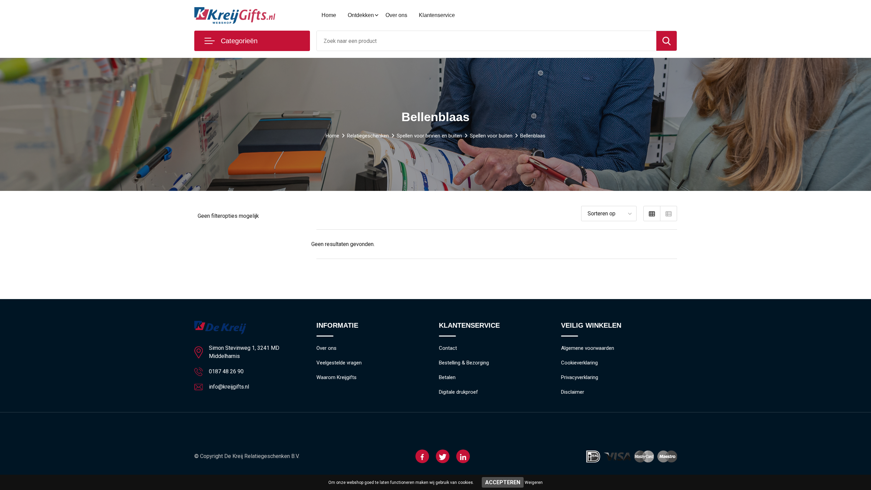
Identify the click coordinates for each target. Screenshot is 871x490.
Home (329, 15)
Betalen (447, 377)
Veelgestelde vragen (339, 363)
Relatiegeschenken (368, 136)
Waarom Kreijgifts (336, 377)
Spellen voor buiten (491, 136)
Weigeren (534, 482)
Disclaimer (572, 392)
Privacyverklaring (579, 377)
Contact (448, 348)
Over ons (396, 15)
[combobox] (486, 41)
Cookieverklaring (579, 363)
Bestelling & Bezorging (464, 363)
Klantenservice (437, 15)
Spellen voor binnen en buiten (429, 136)
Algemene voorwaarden (587, 348)
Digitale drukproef (458, 392)
